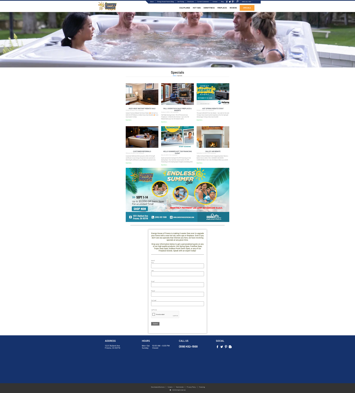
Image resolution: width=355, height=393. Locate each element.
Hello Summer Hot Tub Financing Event (177, 152)
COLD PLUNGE (184, 8)
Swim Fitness (209, 8)
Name (153, 260)
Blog (222, 1)
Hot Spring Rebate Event (213, 109)
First (152, 262)
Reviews (233, 8)
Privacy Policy (191, 387)
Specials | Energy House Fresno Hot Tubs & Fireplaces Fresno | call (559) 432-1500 (107, 6)
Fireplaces (222, 8)
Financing (202, 387)
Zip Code (154, 300)
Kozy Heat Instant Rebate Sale (142, 109)
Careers (170, 387)
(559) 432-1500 (246, 1)
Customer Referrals (142, 151)
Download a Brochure (157, 387)
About (152, 1)
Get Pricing (181, 1)
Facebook (227, 2)
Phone (153, 291)
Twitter (230, 2)
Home (174, 75)
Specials (247, 8)
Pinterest (233, 2)
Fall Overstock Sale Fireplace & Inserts (177, 109)
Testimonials (180, 387)
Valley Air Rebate (212, 151)
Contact (215, 1)
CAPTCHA (154, 310)
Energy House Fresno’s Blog (165, 1)
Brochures (191, 1)
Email (153, 281)
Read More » (129, 120)
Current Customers (203, 1)
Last (152, 270)
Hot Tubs (197, 8)
